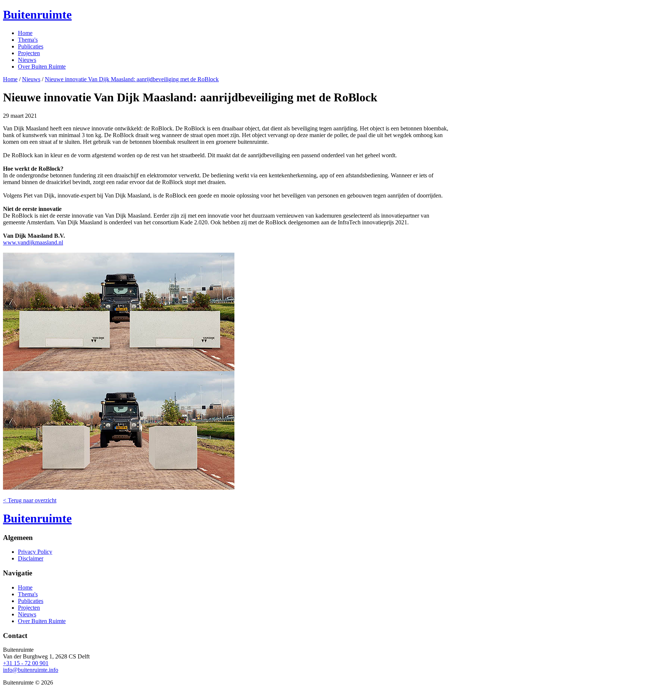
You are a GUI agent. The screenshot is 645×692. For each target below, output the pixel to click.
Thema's (28, 40)
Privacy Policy (35, 552)
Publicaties (30, 46)
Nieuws (27, 60)
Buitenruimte (37, 14)
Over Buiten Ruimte (42, 66)
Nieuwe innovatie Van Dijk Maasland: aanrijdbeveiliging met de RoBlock (132, 79)
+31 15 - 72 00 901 (26, 663)
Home (25, 33)
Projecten (29, 53)
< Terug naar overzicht (29, 500)
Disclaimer (30, 558)
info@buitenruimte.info (30, 670)
